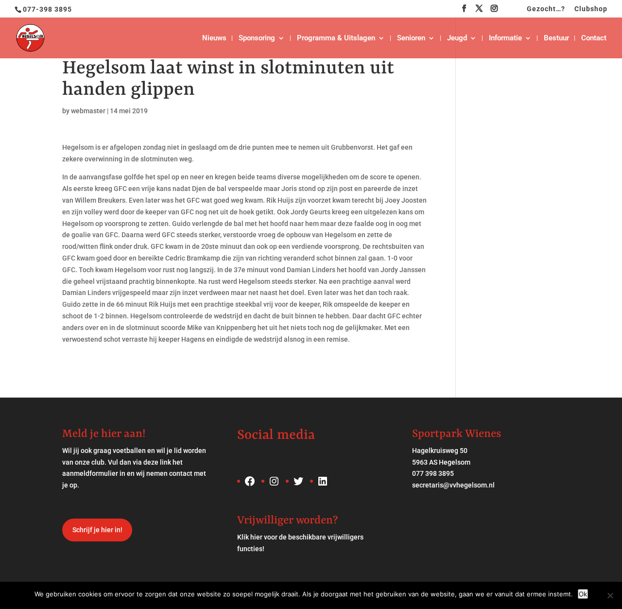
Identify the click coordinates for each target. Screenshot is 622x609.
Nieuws (214, 38)
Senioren (411, 38)
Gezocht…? (546, 9)
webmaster (88, 111)
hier (256, 537)
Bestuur (556, 38)
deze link (157, 462)
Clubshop (590, 9)
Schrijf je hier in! (97, 530)
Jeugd (457, 38)
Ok (583, 594)
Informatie (505, 38)
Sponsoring (257, 38)
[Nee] (610, 595)
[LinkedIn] (509, 11)
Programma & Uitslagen (336, 38)
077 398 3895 (433, 473)
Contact (593, 38)
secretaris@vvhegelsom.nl (453, 485)
